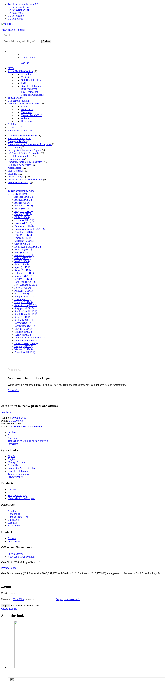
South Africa (25, 311)
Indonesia (24, 255)
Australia (23, 199)
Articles (25, 106)
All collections (25, 71)
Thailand (23, 331)
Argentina (24, 196)
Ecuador (23, 232)
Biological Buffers (17, 141)
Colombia (24, 220)
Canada (23, 214)
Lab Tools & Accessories (21, 164)
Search (7, 41)
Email (5, 593)
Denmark (24, 226)
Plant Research (16, 170)
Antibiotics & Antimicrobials (23, 135)
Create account (9, 608)
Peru (21, 293)
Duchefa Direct (29, 89)
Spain (22, 317)
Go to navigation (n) (18, 9)
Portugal (23, 302)
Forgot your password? (68, 599)
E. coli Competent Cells (20, 156)
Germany (24, 240)
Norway (23, 287)
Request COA (15, 127)
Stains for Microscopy (19, 182)
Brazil (22, 208)
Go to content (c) (16, 15)
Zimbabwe (24, 352)
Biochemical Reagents (19, 138)
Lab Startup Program (18, 100)
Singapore (24, 308)
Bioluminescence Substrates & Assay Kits (30, 144)
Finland (23, 235)
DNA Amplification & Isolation (24, 153)
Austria (22, 202)
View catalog (8, 29)
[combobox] (26, 41)
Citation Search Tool (31, 115)
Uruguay (23, 346)
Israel (22, 261)
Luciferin (12, 489)
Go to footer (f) (15, 18)
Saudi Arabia (25, 305)
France (22, 237)
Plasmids (13, 173)
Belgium (23, 205)
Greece (22, 243)
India (21, 252)
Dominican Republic (29, 229)
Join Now (6, 412)
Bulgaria (23, 211)
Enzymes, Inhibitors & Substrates (25, 162)
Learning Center (16, 103)
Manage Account (16, 462)
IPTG (11, 68)
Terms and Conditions (32, 94)
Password (12, 599)
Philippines (24, 296)
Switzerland (25, 325)
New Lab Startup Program (21, 498)
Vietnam (23, 349)
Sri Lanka (24, 320)
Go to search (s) (16, 12)
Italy (21, 264)
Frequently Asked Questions (22, 468)
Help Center (27, 121)
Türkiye (23, 334)
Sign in (6, 605)
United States (26, 343)
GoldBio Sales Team (31, 80)
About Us (13, 71)
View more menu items (20, 130)
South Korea (25, 314)
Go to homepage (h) (18, 7)
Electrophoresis (16, 159)
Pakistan (23, 290)
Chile (22, 217)
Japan (22, 267)
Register (12, 459)
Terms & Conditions (18, 474)
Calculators (26, 112)
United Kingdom (27, 340)
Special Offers (15, 97)
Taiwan (23, 328)
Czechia (23, 223)
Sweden (23, 322)
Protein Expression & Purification (25, 179)
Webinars (25, 118)
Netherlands (25, 281)
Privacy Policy (15, 476)
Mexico (23, 278)
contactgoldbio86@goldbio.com (25, 426)
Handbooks (27, 109)
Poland (22, 299)
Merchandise (15, 167)
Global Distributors (31, 86)
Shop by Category (17, 495)
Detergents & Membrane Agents (25, 150)
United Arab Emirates (30, 337)
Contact (12, 538)
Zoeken (46, 41)
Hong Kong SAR (28, 246)
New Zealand (26, 284)
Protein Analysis (16, 176)
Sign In (11, 456)
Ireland (22, 258)
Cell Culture (14, 147)
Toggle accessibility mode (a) (23, 4)
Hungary (23, 249)
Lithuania (24, 273)
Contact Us (26, 77)
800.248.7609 (19, 417)
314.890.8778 (16, 420)
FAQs (24, 83)
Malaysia (23, 276)
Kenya (22, 270)
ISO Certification (29, 91)
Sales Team (14, 541)
